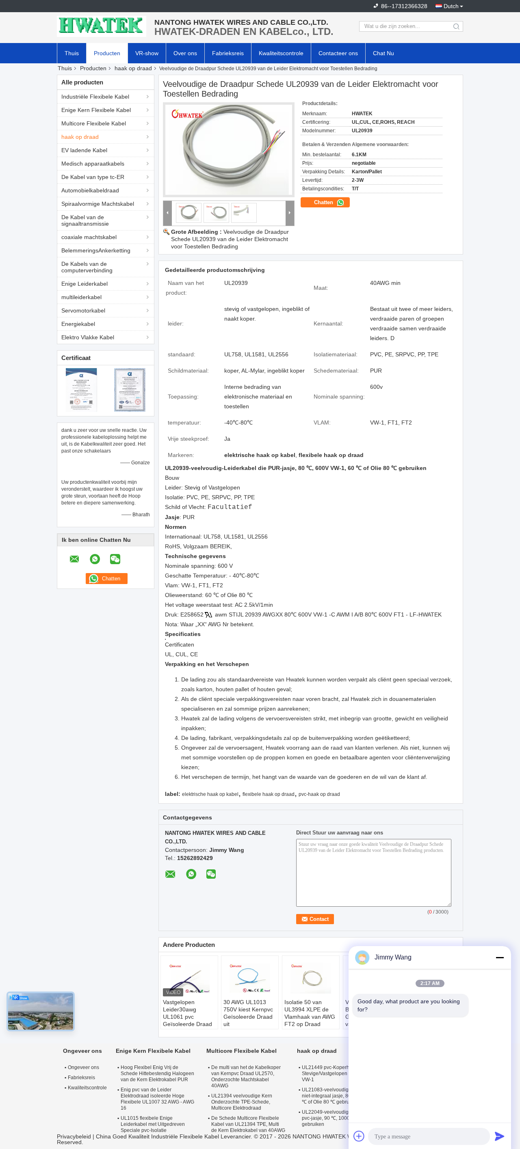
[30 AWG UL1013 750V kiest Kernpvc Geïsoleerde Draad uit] (249, 978)
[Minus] (500, 957)
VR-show (146, 53)
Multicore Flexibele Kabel (93, 123)
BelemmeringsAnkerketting (95, 250)
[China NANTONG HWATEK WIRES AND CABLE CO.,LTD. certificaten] (81, 389)
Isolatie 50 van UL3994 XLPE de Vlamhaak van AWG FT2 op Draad (309, 1013)
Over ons (185, 53)
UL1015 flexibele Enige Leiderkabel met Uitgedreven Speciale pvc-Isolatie (153, 1124)
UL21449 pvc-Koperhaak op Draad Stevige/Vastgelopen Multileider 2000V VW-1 (345, 1073)
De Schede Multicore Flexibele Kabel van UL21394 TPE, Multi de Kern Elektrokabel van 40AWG (248, 1124)
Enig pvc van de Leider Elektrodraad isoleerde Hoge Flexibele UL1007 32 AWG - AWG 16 (157, 1099)
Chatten (324, 202)
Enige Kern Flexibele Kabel (96, 110)
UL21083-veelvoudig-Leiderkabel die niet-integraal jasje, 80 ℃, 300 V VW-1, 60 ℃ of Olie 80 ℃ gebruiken (348, 1096)
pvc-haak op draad (319, 794)
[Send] (499, 1136)
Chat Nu (383, 53)
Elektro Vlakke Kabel (87, 337)
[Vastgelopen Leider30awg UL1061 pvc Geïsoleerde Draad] (189, 978)
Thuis (72, 53)
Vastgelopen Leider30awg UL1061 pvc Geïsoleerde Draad (187, 1013)
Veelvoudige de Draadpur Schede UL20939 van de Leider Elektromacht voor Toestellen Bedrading (230, 239)
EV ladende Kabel (84, 150)
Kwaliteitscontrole (281, 53)
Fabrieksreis (228, 53)
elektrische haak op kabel (210, 794)
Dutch (451, 6)
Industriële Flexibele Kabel (95, 96)
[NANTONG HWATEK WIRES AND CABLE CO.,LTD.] (101, 26)
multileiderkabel (81, 297)
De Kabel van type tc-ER (92, 177)
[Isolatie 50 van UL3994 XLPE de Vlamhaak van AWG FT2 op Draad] (310, 978)
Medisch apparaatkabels (92, 163)
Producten (107, 53)
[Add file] (359, 1136)
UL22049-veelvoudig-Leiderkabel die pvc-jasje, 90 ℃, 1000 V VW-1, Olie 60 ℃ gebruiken (347, 1118)
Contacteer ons (338, 53)
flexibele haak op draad (269, 794)
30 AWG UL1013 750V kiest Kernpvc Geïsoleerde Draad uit (248, 1013)
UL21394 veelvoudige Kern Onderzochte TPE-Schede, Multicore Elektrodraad (241, 1102)
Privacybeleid (74, 1136)
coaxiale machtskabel (89, 237)
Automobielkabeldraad (90, 190)
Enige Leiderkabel (84, 283)
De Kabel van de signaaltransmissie (85, 220)
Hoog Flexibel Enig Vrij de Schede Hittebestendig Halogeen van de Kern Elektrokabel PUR (157, 1073)
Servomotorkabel (83, 310)
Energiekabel (78, 324)
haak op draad (133, 68)
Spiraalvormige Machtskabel (97, 203)
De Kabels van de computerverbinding (87, 267)
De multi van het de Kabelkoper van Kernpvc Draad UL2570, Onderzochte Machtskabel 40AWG (246, 1077)
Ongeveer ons (83, 1067)
